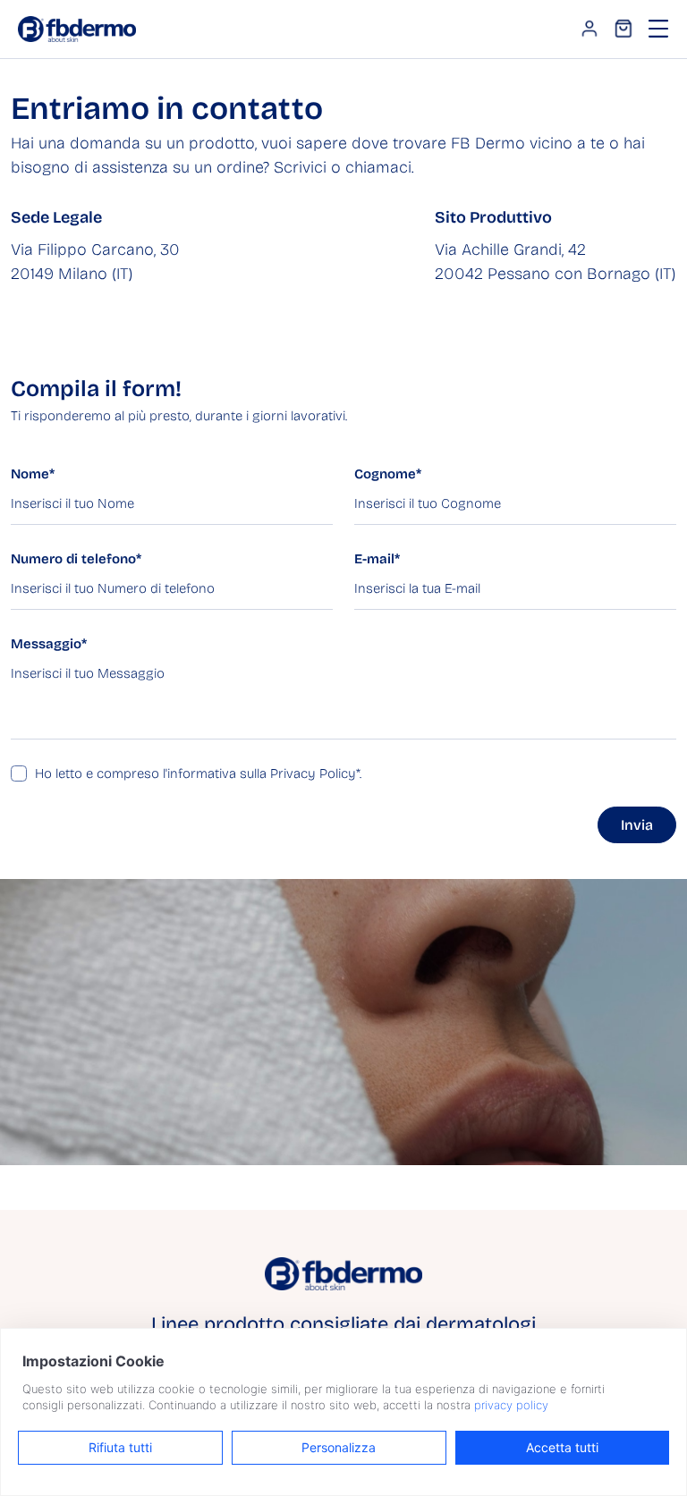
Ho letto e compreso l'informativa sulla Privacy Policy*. (198, 773)
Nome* (33, 474)
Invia (637, 824)
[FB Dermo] (77, 28)
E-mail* (377, 559)
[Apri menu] (658, 28)
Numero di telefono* (76, 559)
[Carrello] (623, 28)
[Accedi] (589, 28)
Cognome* (387, 474)
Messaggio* (49, 644)
